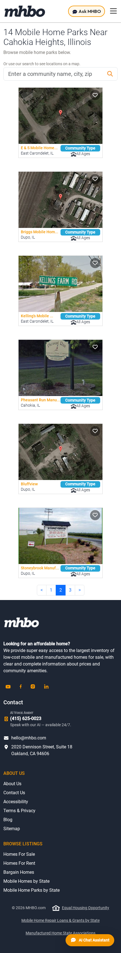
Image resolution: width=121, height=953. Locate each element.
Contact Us (14, 792)
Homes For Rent (19, 863)
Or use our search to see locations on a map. (41, 64)
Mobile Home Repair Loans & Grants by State (60, 920)
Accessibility (15, 801)
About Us (12, 783)
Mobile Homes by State (26, 881)
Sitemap (11, 828)
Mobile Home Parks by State (31, 890)
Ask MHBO (89, 11)
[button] (95, 95)
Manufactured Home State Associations (60, 933)
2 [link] (60, 590)
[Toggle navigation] (113, 11)
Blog (7, 819)
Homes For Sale (19, 854)
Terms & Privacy (19, 810)
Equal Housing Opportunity (85, 908)
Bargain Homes (18, 872)
